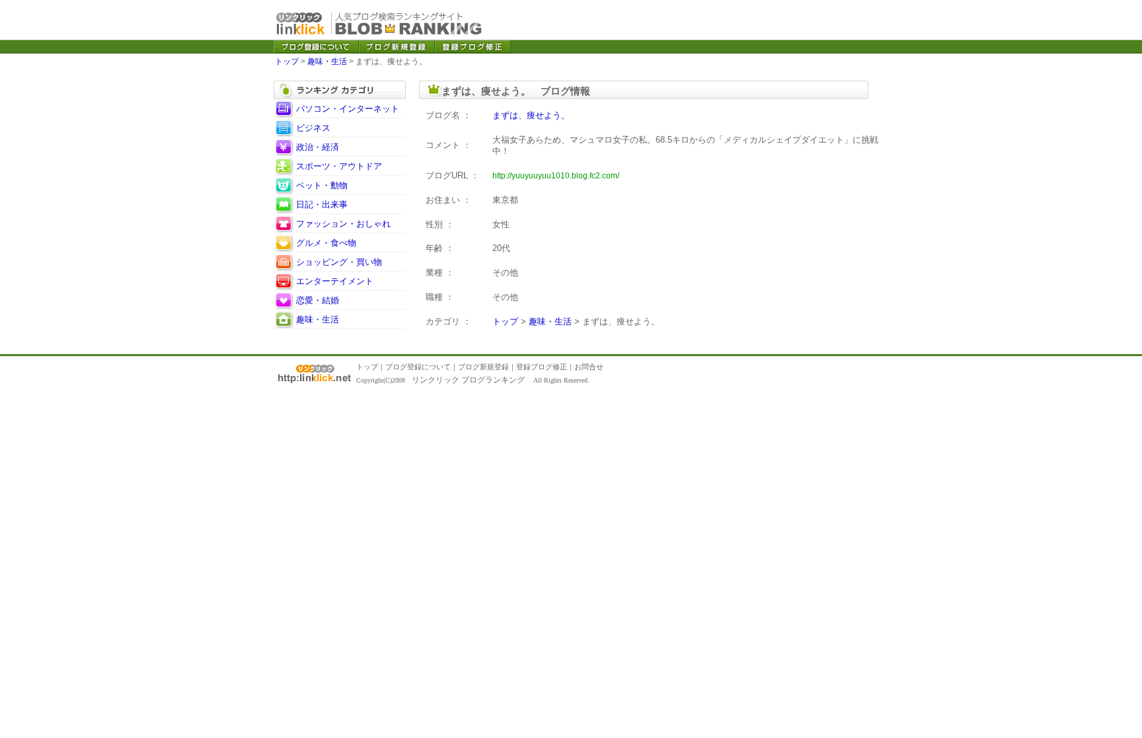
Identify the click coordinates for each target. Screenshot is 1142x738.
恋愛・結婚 (317, 300)
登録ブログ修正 (541, 367)
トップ (287, 61)
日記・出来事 (322, 204)
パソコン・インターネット (347, 109)
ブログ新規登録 (483, 367)
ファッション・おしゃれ (343, 224)
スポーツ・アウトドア (339, 166)
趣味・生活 (327, 61)
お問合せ (588, 367)
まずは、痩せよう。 (531, 115)
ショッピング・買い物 (339, 262)
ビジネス (313, 128)
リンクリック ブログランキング (468, 380)
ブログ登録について (418, 367)
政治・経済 (317, 147)
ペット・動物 (322, 185)
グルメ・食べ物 (326, 243)
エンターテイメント (334, 281)
